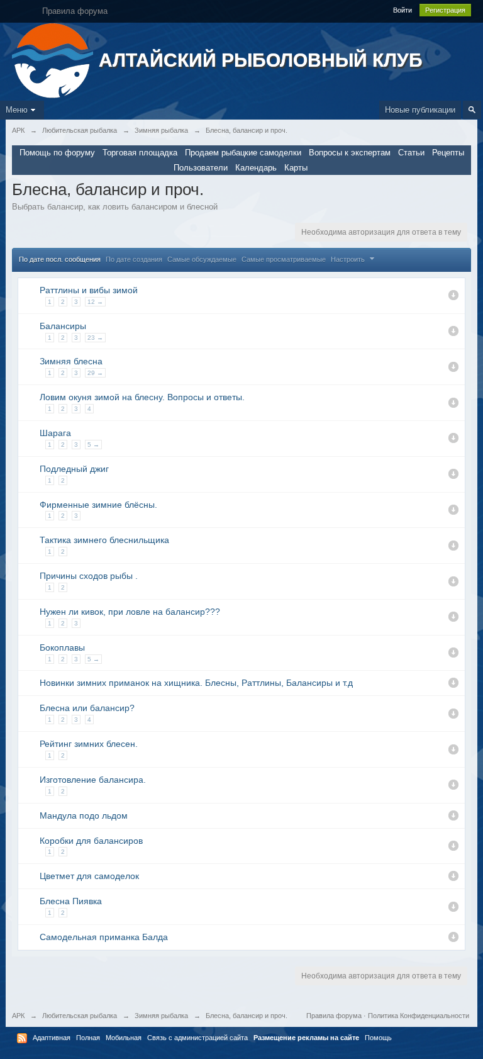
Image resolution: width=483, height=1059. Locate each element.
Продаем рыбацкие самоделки (243, 152)
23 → (95, 337)
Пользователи (201, 167)
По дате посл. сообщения (60, 259)
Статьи (411, 152)
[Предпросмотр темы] (453, 295)
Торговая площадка (140, 152)
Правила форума (334, 1015)
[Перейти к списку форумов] (54, 59)
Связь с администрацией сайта (197, 1037)
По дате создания (134, 259)
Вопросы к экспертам (350, 152)
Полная (88, 1037)
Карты (296, 167)
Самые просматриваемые (284, 259)
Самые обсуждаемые (201, 259)
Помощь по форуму (57, 152)
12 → (95, 301)
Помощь (378, 1037)
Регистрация (445, 10)
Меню (17, 110)
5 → (93, 444)
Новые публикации (420, 110)
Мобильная (124, 1037)
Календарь (256, 167)
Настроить (349, 259)
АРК (18, 1015)
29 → (95, 372)
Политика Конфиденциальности (418, 1015)
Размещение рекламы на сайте (306, 1037)
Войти (402, 10)
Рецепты (448, 152)
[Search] (472, 110)
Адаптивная (51, 1037)
